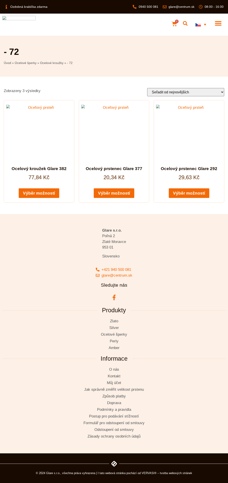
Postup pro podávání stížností (114, 416)
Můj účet (114, 383)
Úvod (7, 63)
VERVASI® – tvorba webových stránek (167, 473)
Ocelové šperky (26, 63)
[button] (185, 23)
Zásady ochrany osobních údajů (114, 436)
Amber (114, 348)
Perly (114, 341)
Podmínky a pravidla (114, 409)
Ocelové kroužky (51, 63)
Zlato (114, 321)
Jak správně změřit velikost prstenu (114, 389)
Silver (114, 328)
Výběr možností (39, 193)
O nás (114, 369)
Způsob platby (114, 396)
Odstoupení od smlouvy (114, 430)
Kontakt (114, 376)
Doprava (114, 403)
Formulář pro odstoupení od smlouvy (114, 423)
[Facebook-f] (114, 297)
